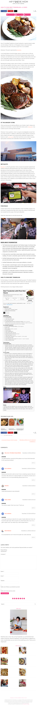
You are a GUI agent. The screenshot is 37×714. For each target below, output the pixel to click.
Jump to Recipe (11, 14)
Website (2, 580)
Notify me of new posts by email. (8, 590)
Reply (33, 462)
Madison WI (6, 435)
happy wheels (8, 499)
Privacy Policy (24, 697)
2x (6, 312)
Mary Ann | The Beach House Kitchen (13, 452)
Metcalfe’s (19, 50)
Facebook (12, 697)
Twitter (15, 697)
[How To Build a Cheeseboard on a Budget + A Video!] (22, 653)
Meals (9, 435)
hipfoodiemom (9, 304)
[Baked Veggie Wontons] (22, 664)
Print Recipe (27, 14)
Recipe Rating (4, 549)
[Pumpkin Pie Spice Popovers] (4, 686)
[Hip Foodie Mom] (18, 4)
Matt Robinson (8, 530)
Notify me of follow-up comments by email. (10, 586)
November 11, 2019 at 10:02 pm (28, 530)
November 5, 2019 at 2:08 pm (29, 485)
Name (2, 571)
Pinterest (19, 697)
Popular (11, 435)
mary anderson (8, 468)
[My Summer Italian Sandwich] (4, 664)
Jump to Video (20, 14)
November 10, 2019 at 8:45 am (28, 513)
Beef (4, 435)
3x (8, 312)
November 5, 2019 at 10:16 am (28, 468)
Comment (3, 554)
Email (2, 576)
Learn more (10, 137)
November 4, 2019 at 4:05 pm (29, 452)
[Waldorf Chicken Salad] (22, 686)
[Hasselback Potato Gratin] (4, 675)
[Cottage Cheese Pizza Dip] (4, 653)
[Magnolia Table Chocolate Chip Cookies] (22, 675)
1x (4, 312)
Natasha (7, 485)
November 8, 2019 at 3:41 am (29, 499)
